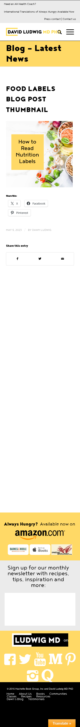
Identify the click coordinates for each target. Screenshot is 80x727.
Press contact (52, 19)
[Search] (57, 32)
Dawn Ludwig (41, 230)
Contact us (69, 19)
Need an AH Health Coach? (20, 4)
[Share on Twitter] (40, 258)
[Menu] (68, 32)
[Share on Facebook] (17, 258)
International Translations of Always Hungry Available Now (39, 11)
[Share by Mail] (62, 258)
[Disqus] (40, 330)
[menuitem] (57, 32)
